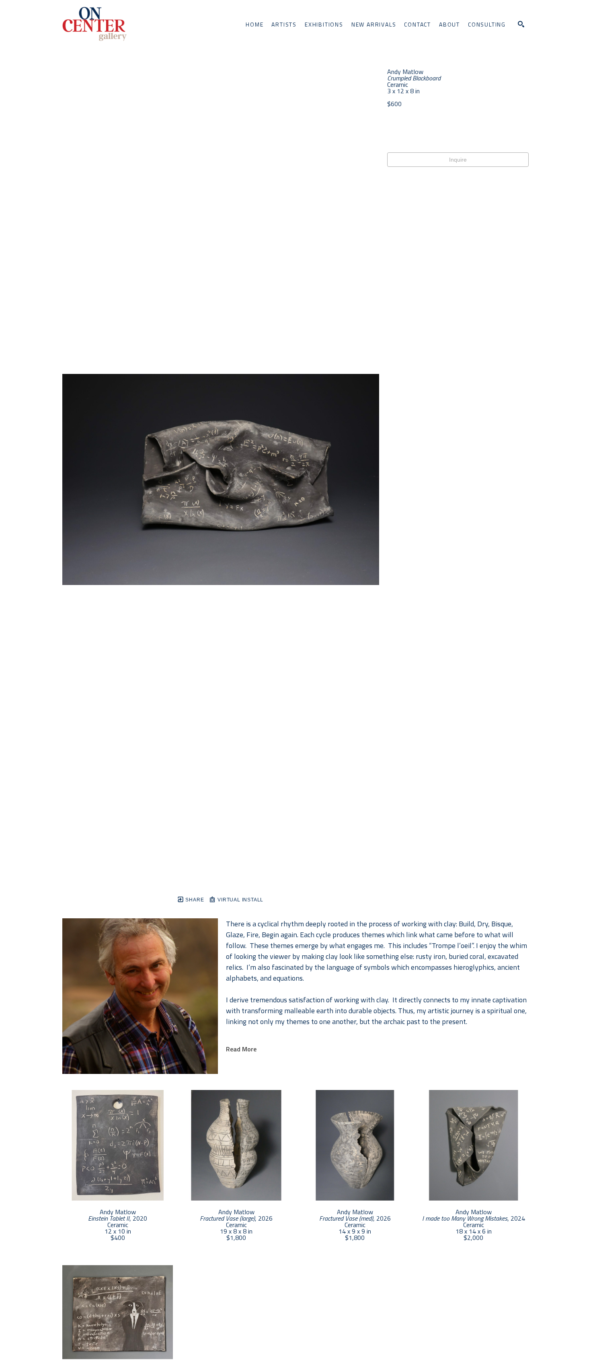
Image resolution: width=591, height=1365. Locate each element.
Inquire (458, 159)
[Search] (521, 24)
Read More (241, 1049)
